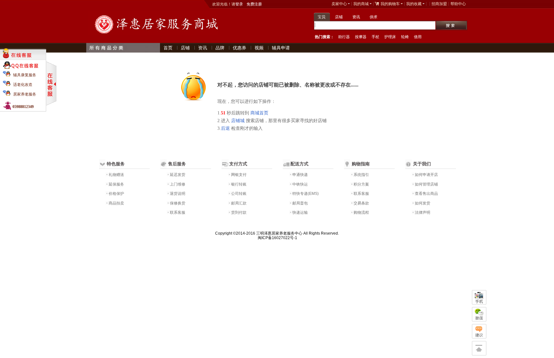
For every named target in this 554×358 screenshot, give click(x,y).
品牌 (219, 47)
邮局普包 (300, 203)
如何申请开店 (426, 174)
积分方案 (361, 184)
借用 (418, 37)
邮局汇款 (239, 203)
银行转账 (239, 184)
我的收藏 (414, 4)
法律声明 (422, 212)
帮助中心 (458, 4)
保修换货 (177, 203)
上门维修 (177, 184)
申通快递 (300, 174)
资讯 (356, 17)
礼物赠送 (116, 174)
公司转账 (239, 193)
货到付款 (239, 212)
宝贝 (321, 17)
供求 (373, 17)
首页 (168, 47)
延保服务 (116, 184)
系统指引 (361, 174)
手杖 (375, 37)
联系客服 (177, 212)
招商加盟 (439, 4)
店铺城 (238, 120)
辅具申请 (281, 47)
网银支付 (239, 174)
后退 (225, 128)
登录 (239, 4)
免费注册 (254, 4)
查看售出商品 (426, 193)
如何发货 (422, 203)
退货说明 (177, 193)
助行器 (344, 37)
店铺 (339, 17)
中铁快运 (300, 184)
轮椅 (405, 37)
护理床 (390, 37)
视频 (259, 47)
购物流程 (361, 212)
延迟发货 (177, 174)
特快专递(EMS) (305, 193)
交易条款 (361, 203)
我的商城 (361, 4)
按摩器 (360, 37)
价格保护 (116, 193)
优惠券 (239, 47)
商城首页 (259, 113)
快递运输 (300, 212)
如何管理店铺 (426, 184)
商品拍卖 (116, 203)
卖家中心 (339, 4)
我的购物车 (390, 4)
